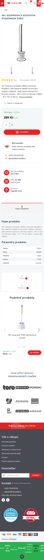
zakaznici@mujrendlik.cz (17, 158)
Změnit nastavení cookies (11, 461)
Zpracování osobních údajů (11, 453)
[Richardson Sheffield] (9, 411)
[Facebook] (3, 500)
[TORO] (9, 387)
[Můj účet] (34, 3)
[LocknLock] (34, 411)
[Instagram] (8, 500)
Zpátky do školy (36, 548)
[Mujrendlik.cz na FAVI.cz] (31, 515)
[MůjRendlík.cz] (14, 3)
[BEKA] (9, 401)
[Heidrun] (22, 411)
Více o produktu (26, 97)
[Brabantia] (22, 401)
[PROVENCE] (22, 387)
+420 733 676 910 (15, 155)
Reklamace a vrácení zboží (11, 450)
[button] (39, 330)
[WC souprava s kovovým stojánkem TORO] (22, 42)
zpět (6, 10)
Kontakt (4, 457)
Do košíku (24, 132)
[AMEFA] (34, 401)
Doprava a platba (8, 446)
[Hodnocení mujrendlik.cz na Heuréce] (11, 515)
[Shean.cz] (12, 539)
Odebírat (36, 475)
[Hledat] (26, 3)
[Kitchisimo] (34, 387)
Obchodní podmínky (9, 442)
